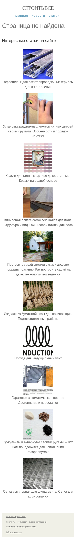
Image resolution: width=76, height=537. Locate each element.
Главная (21, 15)
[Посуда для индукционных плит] (38, 353)
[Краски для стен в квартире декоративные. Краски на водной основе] (38, 170)
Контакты (10, 521)
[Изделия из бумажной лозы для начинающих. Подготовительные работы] (38, 308)
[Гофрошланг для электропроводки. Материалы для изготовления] (38, 77)
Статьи (54, 15)
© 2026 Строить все (16, 516)
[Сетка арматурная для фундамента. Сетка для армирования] (38, 486)
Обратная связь (13, 532)
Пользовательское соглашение (32, 521)
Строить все (38, 7)
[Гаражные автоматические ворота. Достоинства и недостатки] (38, 392)
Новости (38, 15)
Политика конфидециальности (21, 526)
